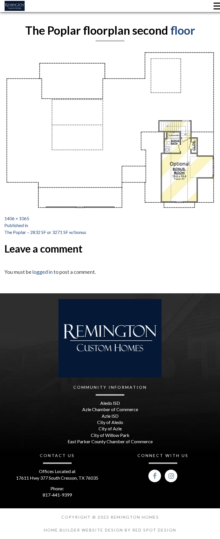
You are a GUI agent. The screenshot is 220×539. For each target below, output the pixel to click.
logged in (42, 272)
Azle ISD (110, 416)
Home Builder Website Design (84, 530)
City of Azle (110, 428)
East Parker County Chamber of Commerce (110, 441)
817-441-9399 (57, 494)
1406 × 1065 (16, 218)
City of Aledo (110, 422)
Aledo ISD (110, 403)
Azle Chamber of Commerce (110, 409)
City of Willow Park (110, 435)
